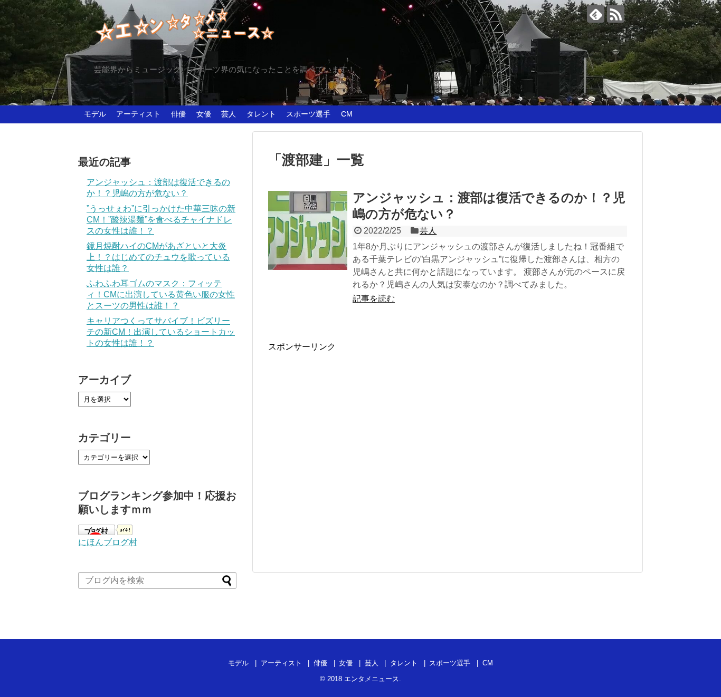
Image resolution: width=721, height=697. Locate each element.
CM (347, 114)
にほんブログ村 (107, 542)
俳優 (178, 114)
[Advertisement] (356, 454)
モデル (95, 114)
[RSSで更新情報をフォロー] (615, 14)
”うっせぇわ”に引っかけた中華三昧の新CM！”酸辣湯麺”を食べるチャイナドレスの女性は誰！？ (161, 219)
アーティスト (138, 114)
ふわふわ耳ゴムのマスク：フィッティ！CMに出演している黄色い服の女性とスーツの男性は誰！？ (161, 294)
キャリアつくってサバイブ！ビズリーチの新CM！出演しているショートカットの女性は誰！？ (161, 331)
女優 (203, 114)
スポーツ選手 (308, 114)
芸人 (228, 114)
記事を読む (374, 298)
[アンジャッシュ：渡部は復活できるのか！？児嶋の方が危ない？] (307, 230)
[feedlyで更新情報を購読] (595, 14)
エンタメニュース (371, 679)
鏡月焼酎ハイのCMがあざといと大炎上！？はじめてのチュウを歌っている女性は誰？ (158, 257)
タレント (261, 114)
